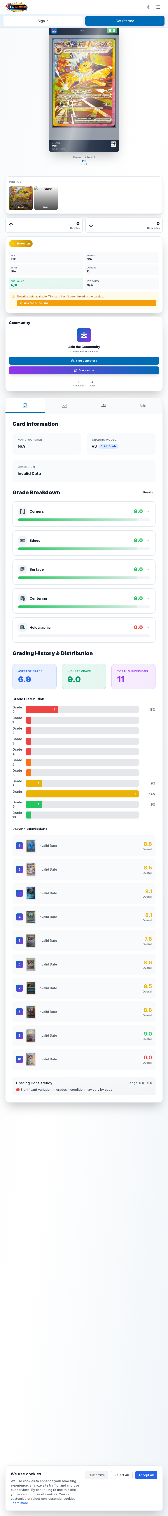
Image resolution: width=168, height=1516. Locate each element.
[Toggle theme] (148, 7)
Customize (97, 1475)
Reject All (122, 1475)
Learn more (19, 1503)
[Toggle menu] (158, 7)
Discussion (86, 370)
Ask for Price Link (36, 303)
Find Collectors (86, 360)
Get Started (125, 21)
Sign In (43, 21)
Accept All (146, 1475)
